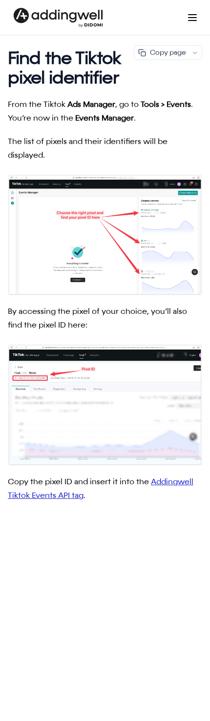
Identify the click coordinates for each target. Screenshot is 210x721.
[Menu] (192, 17)
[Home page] (58, 17)
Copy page (168, 52)
